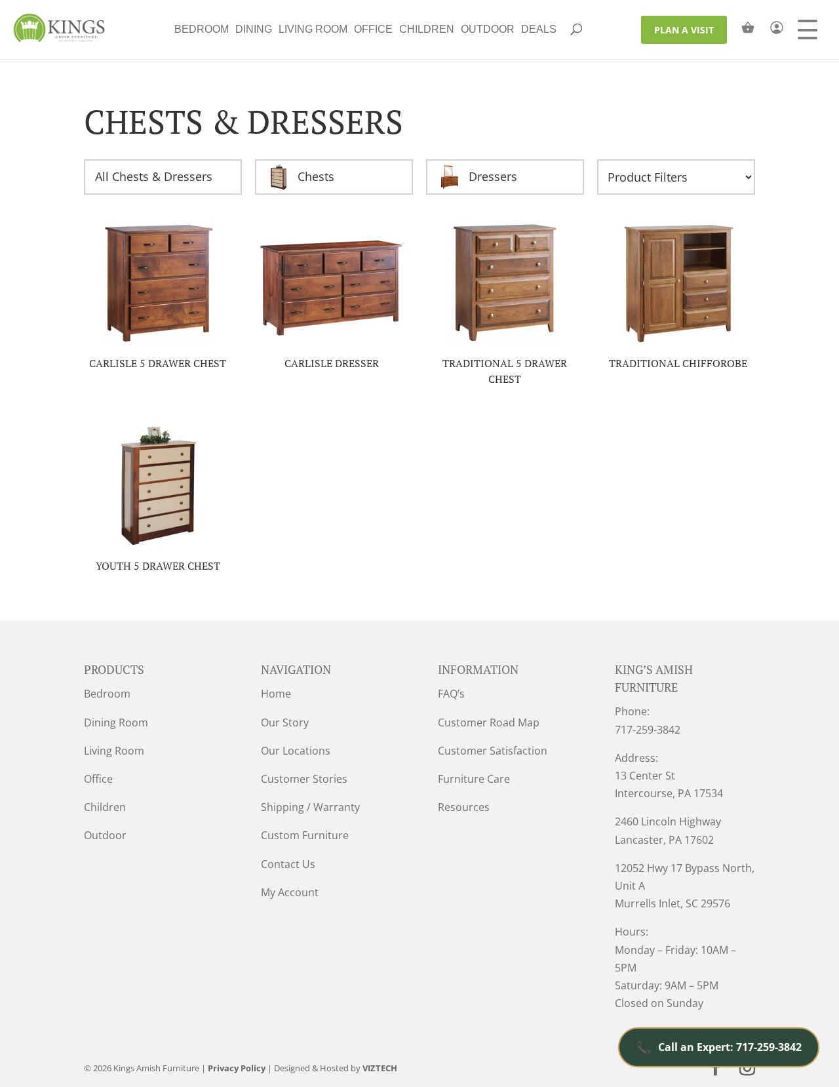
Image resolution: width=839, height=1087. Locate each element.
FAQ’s (451, 693)
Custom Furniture (305, 835)
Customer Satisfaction (492, 750)
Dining (253, 29)
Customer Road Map (488, 722)
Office (373, 29)
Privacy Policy (236, 1068)
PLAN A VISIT (684, 30)
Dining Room (116, 722)
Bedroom (201, 29)
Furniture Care (474, 779)
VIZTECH (379, 1068)
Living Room (313, 29)
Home (276, 693)
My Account (290, 892)
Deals (538, 29)
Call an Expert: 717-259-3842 (719, 1047)
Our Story (285, 722)
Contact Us (288, 864)
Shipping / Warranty (310, 807)
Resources (464, 807)
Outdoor (488, 29)
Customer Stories (304, 779)
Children (426, 29)
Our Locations (295, 750)
